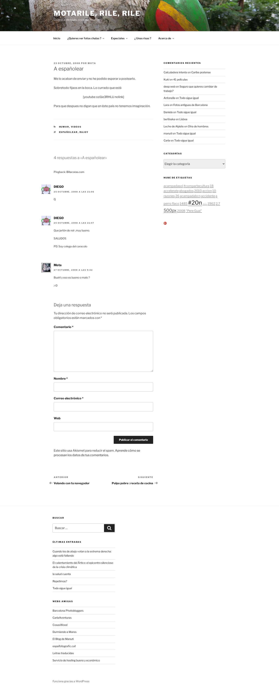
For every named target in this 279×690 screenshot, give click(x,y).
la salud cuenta (62, 574)
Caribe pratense (201, 72)
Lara (166, 104)
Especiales (118, 38)
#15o (205, 204)
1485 (184, 203)
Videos (76, 126)
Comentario (63, 327)
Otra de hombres (198, 126)
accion (207, 191)
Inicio (56, 38)
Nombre (61, 378)
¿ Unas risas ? (142, 38)
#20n (195, 202)
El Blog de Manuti (63, 638)
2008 (181, 211)
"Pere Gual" (194, 211)
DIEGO (59, 186)
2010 (198, 191)
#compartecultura (196, 186)
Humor (64, 126)
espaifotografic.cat (64, 646)
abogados (186, 191)
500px (170, 210)
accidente (208, 196)
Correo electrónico (69, 398)
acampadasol (173, 186)
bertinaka (169, 119)
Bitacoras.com (75, 171)
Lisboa (183, 119)
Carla (167, 140)
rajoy (84, 132)
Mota (92, 63)
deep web (169, 86)
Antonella (169, 97)
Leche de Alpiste (174, 126)
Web (57, 418)
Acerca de (164, 38)
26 (177, 196)
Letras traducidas (63, 653)
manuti (168, 133)
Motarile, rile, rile (97, 13)
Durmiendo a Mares (64, 631)
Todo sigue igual (189, 97)
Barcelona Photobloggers (68, 610)
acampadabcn (190, 196)
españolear (68, 132)
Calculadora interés (175, 72)
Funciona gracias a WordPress (71, 681)
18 (212, 186)
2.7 (218, 203)
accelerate (171, 191)
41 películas (180, 79)
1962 (211, 203)
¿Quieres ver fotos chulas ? (84, 38)
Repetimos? (60, 581)
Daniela (168, 112)
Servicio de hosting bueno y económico (76, 660)
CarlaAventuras (62, 617)
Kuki (166, 79)
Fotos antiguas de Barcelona (190, 104)
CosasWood (60, 624)
